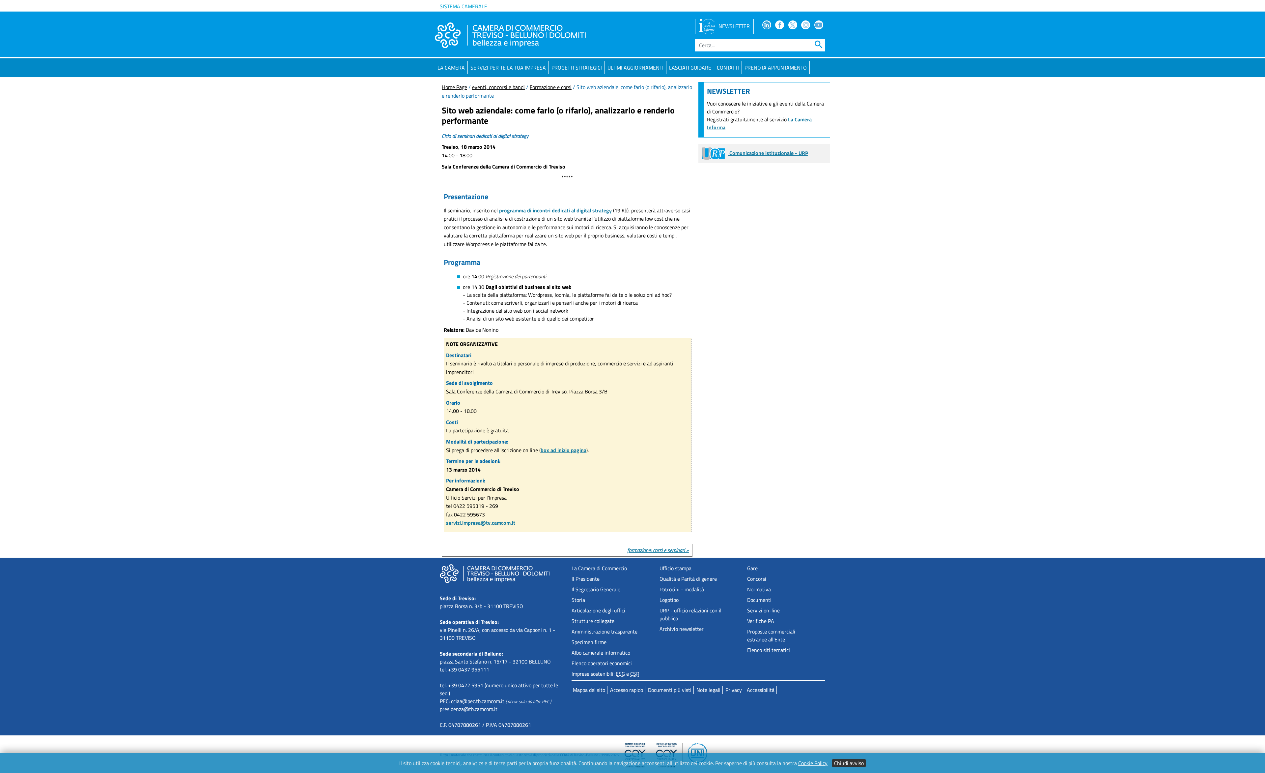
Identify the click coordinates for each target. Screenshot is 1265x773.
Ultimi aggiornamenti (635, 68)
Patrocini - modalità (682, 589)
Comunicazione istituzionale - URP (768, 153)
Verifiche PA (760, 621)
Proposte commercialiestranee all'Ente (771, 635)
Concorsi (756, 579)
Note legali (708, 690)
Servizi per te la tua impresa (508, 68)
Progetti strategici (576, 68)
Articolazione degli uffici (598, 610)
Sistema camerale (463, 6)
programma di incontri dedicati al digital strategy (555, 210)
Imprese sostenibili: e (605, 674)
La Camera (451, 68)
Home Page (454, 87)
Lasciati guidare (690, 68)
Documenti (759, 600)
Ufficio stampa (675, 568)
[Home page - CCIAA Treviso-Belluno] (510, 35)
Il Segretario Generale (596, 589)
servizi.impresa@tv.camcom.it (480, 523)
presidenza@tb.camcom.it (468, 709)
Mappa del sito (589, 690)
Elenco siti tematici (768, 650)
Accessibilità (760, 690)
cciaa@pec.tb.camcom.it (477, 701)
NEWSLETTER (734, 26)
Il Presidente (586, 579)
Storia (578, 600)
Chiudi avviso (849, 763)
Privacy (733, 690)
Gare (752, 568)
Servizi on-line (763, 610)
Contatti (728, 68)
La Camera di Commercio (599, 568)
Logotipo (669, 600)
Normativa (759, 589)
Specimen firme (589, 642)
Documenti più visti (669, 690)
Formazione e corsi (551, 87)
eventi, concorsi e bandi (498, 87)
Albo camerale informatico (601, 653)
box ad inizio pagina (563, 450)
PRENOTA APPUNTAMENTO (776, 68)
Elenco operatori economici (602, 663)
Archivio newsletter (682, 629)
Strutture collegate (593, 621)
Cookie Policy (813, 763)
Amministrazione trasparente (604, 631)
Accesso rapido (626, 690)
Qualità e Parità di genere (688, 579)
